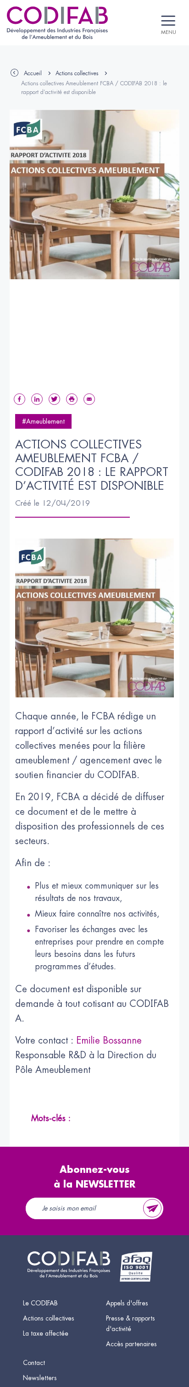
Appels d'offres (127, 1303)
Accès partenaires (131, 1344)
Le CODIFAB (40, 1303)
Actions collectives (77, 73)
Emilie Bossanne (109, 1040)
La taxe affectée (45, 1333)
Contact (34, 1362)
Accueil (33, 73)
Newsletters (40, 1378)
